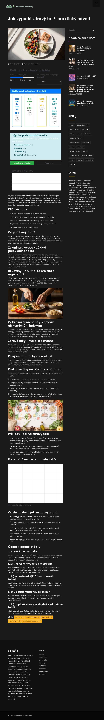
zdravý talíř (19, 617)
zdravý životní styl (83, 125)
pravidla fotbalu (87, 156)
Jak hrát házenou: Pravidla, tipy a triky (86, 102)
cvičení (72, 164)
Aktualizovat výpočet (22, 163)
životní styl (85, 143)
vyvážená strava (32, 617)
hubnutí (79, 134)
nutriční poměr (15, 621)
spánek (80, 160)
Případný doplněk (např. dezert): (48, 76)
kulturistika (89, 160)
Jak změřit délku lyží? (86, 76)
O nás (41, 654)
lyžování (88, 134)
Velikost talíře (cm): (19, 75)
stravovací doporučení (32, 621)
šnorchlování (74, 156)
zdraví (72, 125)
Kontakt (42, 674)
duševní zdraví (75, 151)
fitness (72, 160)
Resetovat (49, 163)
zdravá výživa (47, 617)
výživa (72, 134)
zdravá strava (74, 143)
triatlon (85, 151)
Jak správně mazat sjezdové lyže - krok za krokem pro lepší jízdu (81, 63)
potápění (85, 129)
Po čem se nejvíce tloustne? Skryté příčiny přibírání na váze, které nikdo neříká (81, 88)
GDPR (46, 671)
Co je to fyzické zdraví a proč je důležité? (84, 49)
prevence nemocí (76, 138)
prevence (80, 147)
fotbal (72, 147)
